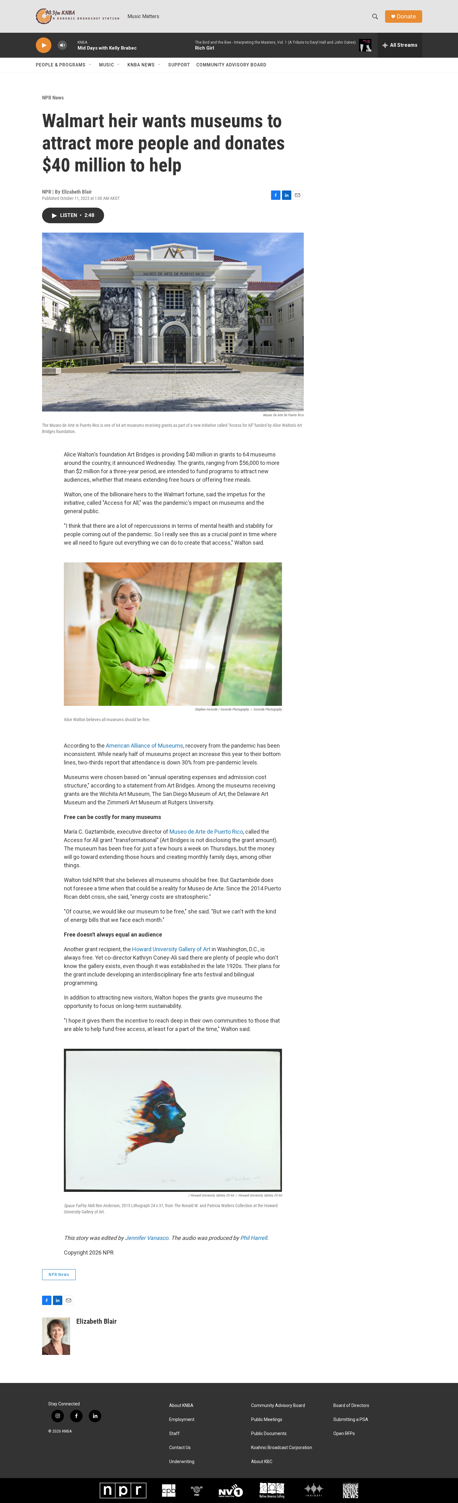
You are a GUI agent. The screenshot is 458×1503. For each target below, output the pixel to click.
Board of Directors (351, 1405)
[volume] (62, 45)
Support (179, 64)
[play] (44, 45)
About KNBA (181, 1405)
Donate (406, 16)
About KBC (261, 1461)
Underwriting (181, 1461)
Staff (174, 1433)
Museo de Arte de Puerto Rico (206, 831)
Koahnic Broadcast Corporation (281, 1447)
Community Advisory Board (231, 64)
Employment (181, 1419)
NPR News (53, 97)
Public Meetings (266, 1419)
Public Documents (269, 1433)
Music (106, 64)
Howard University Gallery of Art (171, 949)
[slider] (72, 45)
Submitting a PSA (350, 1419)
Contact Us (180, 1447)
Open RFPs (344, 1433)
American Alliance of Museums (144, 745)
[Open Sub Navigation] (90, 64)
